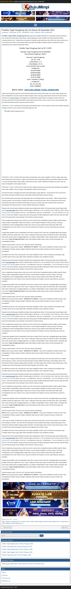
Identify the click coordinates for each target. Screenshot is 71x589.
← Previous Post (6, 527)
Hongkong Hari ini (16, 521)
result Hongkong (15, 98)
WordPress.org (6, 581)
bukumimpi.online (6, 1)
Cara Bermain (10, 210)
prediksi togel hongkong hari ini (52, 521)
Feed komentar (6, 578)
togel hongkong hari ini (17, 523)
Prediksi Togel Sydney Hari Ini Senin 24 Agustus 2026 (16, 555)
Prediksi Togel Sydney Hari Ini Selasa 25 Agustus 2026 (17, 546)
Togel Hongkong (6, 523)
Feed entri (4, 575)
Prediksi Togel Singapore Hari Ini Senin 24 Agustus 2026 (17, 552)
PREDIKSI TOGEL (29, 32)
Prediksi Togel (25, 521)
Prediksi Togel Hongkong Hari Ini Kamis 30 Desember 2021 (28, 30)
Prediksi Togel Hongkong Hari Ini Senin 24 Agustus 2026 (17, 549)
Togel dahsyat (65, 521)
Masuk (4, 572)
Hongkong (8, 521)
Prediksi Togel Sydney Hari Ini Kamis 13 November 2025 (28, 563)
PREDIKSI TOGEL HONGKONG (43, 32)
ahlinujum (6, 32)
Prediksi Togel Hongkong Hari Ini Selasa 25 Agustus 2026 (17, 543)
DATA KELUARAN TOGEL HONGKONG (42, 90)
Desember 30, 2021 (16, 32)
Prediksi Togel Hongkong (36, 521)
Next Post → (65, 527)
